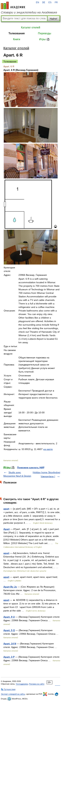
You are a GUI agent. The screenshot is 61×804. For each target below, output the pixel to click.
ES (50, 2)
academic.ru (13, 5)
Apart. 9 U (9, 616)
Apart (6, 529)
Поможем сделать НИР (30, 467)
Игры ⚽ (44, 39)
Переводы (44, 33)
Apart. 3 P (9, 657)
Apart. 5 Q (9, 630)
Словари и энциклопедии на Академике (29, 12)
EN (37, 2)
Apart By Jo (10, 586)
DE (43, 2)
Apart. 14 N (9, 643)
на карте (48, 449)
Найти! (53, 18)
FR (56, 2)
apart (6, 508)
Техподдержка (22, 684)
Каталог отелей (30, 27)
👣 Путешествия (8, 689)
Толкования (16, 33)
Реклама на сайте (36, 684)
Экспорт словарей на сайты (13, 694)
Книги (16, 39)
